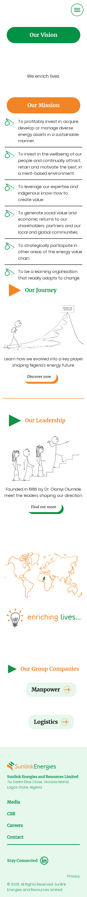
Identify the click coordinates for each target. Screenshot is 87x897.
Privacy (73, 876)
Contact (15, 837)
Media (13, 802)
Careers (15, 825)
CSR (11, 813)
